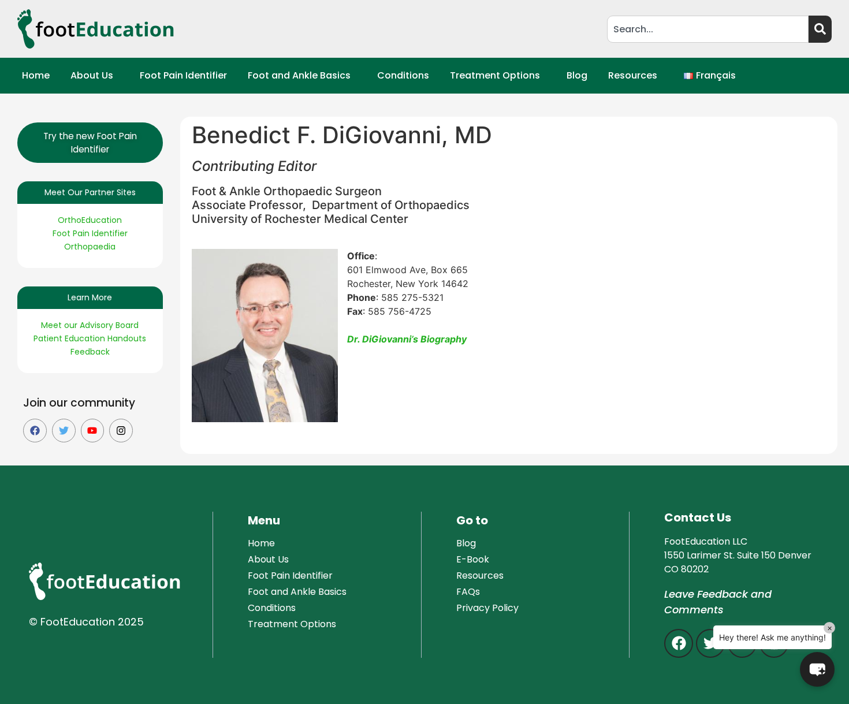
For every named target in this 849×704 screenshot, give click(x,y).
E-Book (472, 559)
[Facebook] (35, 430)
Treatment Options (495, 75)
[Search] (820, 29)
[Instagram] (121, 430)
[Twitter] (64, 430)
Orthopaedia (90, 246)
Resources (632, 75)
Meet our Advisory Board (90, 325)
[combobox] (708, 29)
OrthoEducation (90, 220)
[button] (94, 76)
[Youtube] (93, 430)
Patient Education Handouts (89, 338)
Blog (577, 75)
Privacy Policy (487, 607)
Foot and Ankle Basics (299, 75)
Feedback (90, 351)
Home (36, 75)
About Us (91, 75)
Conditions (403, 75)
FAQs (468, 591)
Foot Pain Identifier (183, 75)
